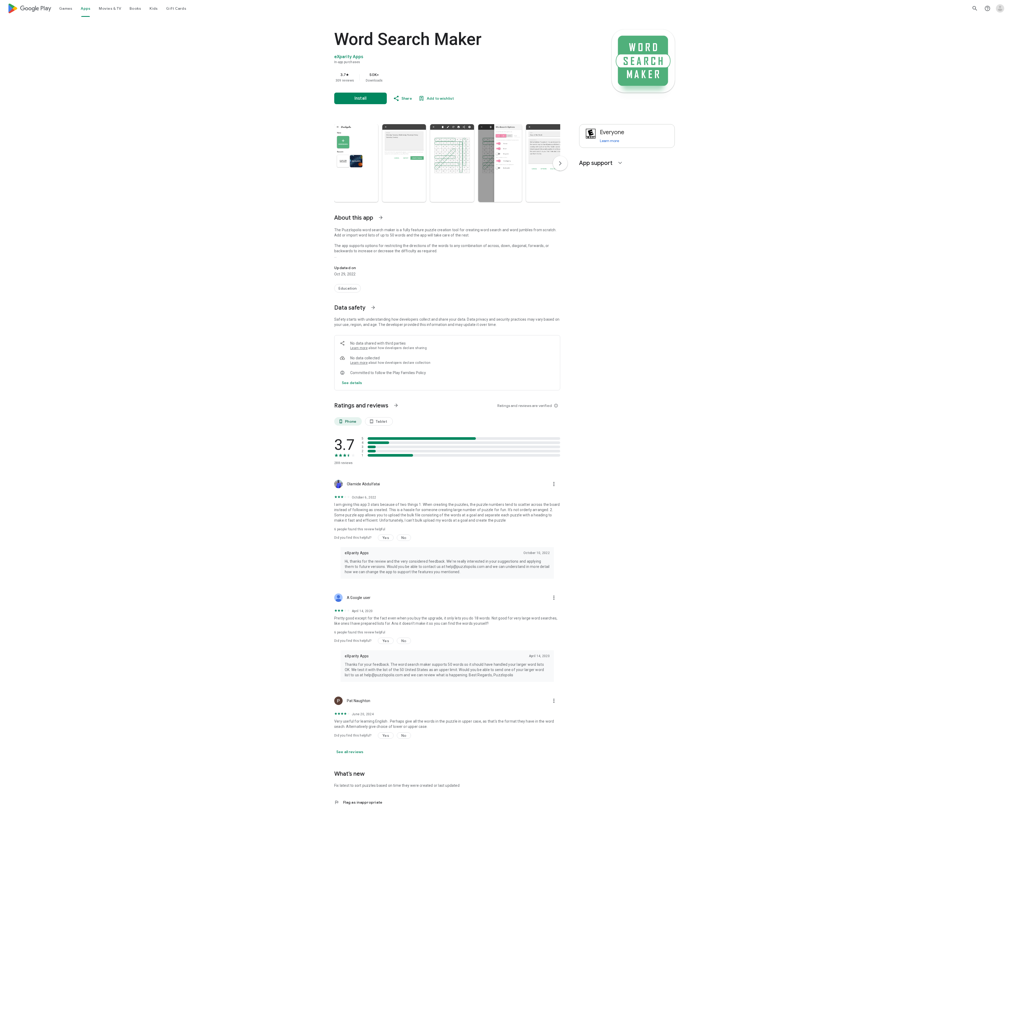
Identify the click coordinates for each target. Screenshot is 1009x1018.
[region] (439, 77)
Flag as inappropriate (358, 802)
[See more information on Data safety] (373, 307)
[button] (356, 163)
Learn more (359, 348)
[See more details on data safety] (352, 382)
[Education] (347, 288)
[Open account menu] (1000, 8)
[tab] (65, 8)
